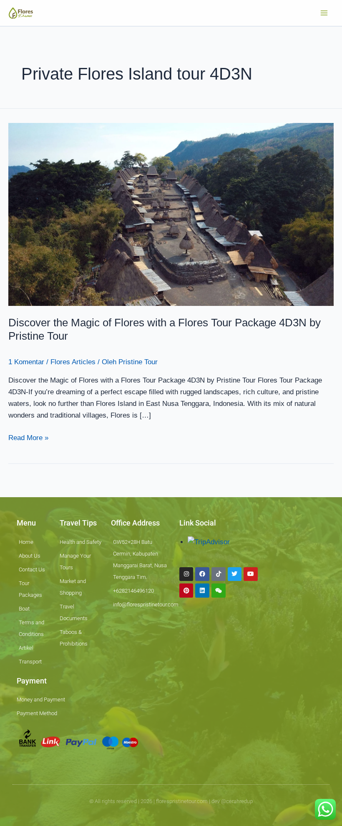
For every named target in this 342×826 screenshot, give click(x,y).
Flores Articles (73, 362)
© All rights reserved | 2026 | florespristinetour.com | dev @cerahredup (171, 801)
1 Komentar (26, 362)
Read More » (28, 437)
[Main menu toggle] (324, 13)
